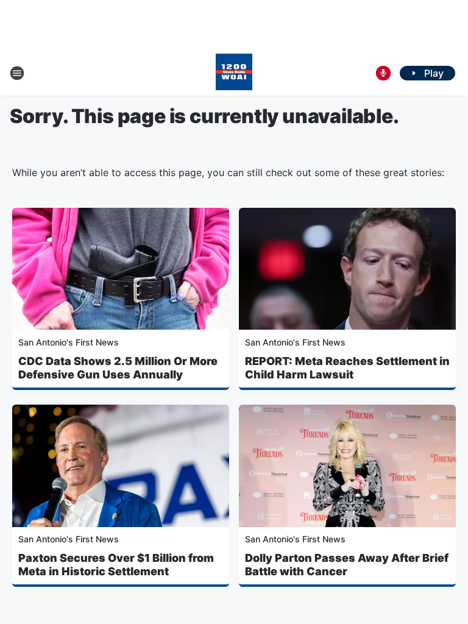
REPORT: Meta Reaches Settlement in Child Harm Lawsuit (347, 368)
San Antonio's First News (68, 342)
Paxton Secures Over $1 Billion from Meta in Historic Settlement (116, 564)
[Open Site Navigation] (17, 73)
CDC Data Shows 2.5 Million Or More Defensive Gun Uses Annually (118, 368)
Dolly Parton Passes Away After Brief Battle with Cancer (346, 564)
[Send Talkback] (383, 73)
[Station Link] (234, 73)
